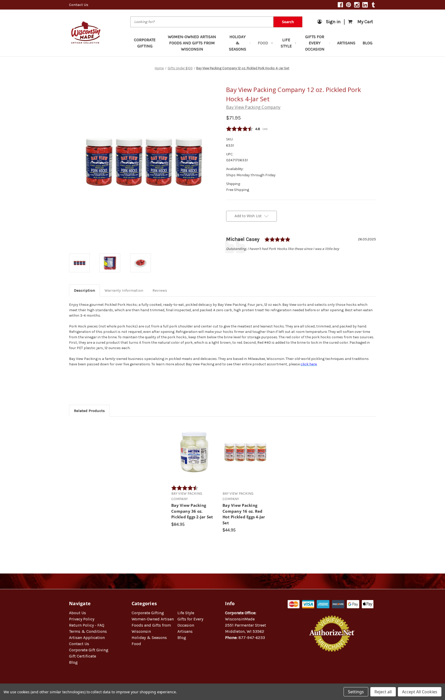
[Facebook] (340, 4)
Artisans (346, 42)
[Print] (246, 260)
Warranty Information (124, 290)
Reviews (159, 290)
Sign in (333, 21)
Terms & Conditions (88, 631)
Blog (367, 42)
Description (84, 290)
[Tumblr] (373, 4)
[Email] (237, 260)
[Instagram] (357, 4)
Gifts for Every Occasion (314, 43)
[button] (332, 668)
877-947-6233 (251, 637)
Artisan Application (87, 637)
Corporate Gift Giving (88, 649)
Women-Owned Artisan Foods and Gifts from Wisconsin (192, 43)
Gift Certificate (82, 656)
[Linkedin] (365, 4)
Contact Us (78, 4)
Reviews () (301, 129)
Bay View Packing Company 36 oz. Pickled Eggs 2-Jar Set (192, 511)
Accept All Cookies (419, 692)
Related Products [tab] (89, 410)
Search (288, 21)
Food (263, 42)
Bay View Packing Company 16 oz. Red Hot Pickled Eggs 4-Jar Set (243, 514)
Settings (356, 692)
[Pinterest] (348, 4)
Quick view (194, 447)
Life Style (286, 42)
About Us (77, 612)
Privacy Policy (81, 619)
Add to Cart (194, 456)
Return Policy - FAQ (86, 625)
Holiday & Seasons (237, 43)
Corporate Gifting (145, 42)
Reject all (383, 692)
